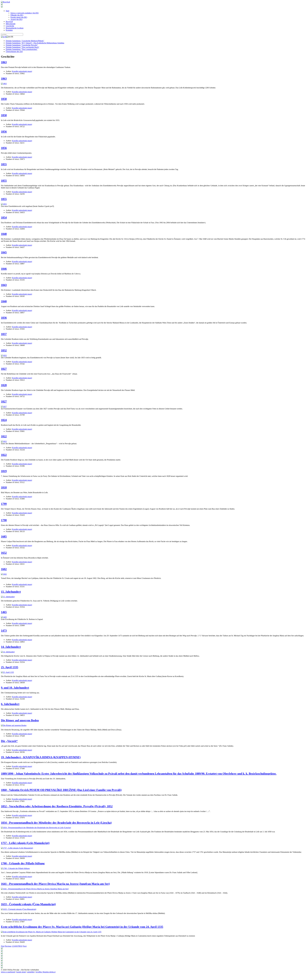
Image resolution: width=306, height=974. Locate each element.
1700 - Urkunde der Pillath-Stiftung (23, 863)
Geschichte (10, 26)
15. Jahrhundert (11, 591)
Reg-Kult (9, 22)
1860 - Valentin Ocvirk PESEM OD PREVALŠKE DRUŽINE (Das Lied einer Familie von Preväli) (61, 789)
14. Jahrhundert (11, 646)
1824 (4, 420)
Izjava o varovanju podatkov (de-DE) (25, 13)
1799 (4, 503)
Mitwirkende (10, 24)
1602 (4, 569)
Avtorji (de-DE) (16, 19)
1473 (4, 630)
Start (7, 11)
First (2, 946)
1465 (4, 612)
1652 (4, 552)
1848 (4, 233)
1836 (4, 317)
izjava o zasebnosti (8, 972)
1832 (4, 350)
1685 (4, 536)
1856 (4, 131)
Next (25, 946)
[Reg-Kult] (5, 2)
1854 (4, 217)
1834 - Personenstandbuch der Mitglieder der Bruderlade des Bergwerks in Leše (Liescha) (56, 822)
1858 (4, 98)
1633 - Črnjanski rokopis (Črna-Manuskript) (28, 904)
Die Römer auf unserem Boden (20, 720)
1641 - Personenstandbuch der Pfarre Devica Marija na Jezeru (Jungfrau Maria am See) (55, 883)
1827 (4, 368)
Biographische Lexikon (14, 28)
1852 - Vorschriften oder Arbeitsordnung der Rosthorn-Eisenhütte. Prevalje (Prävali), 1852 (57, 806)
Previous (8, 946)
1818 (4, 487)
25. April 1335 (9, 667)
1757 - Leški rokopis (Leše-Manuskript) (25, 842)
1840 (4, 301)
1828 (4, 385)
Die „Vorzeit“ (9, 741)
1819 (4, 471)
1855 (4, 164)
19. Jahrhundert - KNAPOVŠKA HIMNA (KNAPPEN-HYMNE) (41, 757)
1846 (4, 268)
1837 (4, 334)
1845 (4, 252)
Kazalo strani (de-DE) (19, 17)
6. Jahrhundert (10, 704)
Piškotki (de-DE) (17, 15)
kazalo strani (21, 972)
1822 (4, 436)
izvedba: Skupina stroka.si (45, 972)
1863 (4, 62)
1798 (4, 520)
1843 (4, 285)
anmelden (30, 972)
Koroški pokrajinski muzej (22, 71)
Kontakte (9, 30)
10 (21, 946)
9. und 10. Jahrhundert (15, 687)
